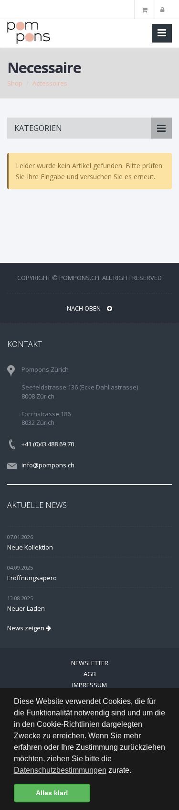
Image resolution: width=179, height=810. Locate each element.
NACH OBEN (84, 308)
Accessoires (49, 83)
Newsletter (89, 663)
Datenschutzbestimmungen (60, 770)
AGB (90, 674)
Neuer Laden (26, 608)
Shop (14, 83)
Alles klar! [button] (52, 793)
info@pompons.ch (47, 465)
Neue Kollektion (30, 547)
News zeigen (26, 628)
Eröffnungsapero (32, 577)
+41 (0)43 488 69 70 (47, 444)
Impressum (89, 684)
